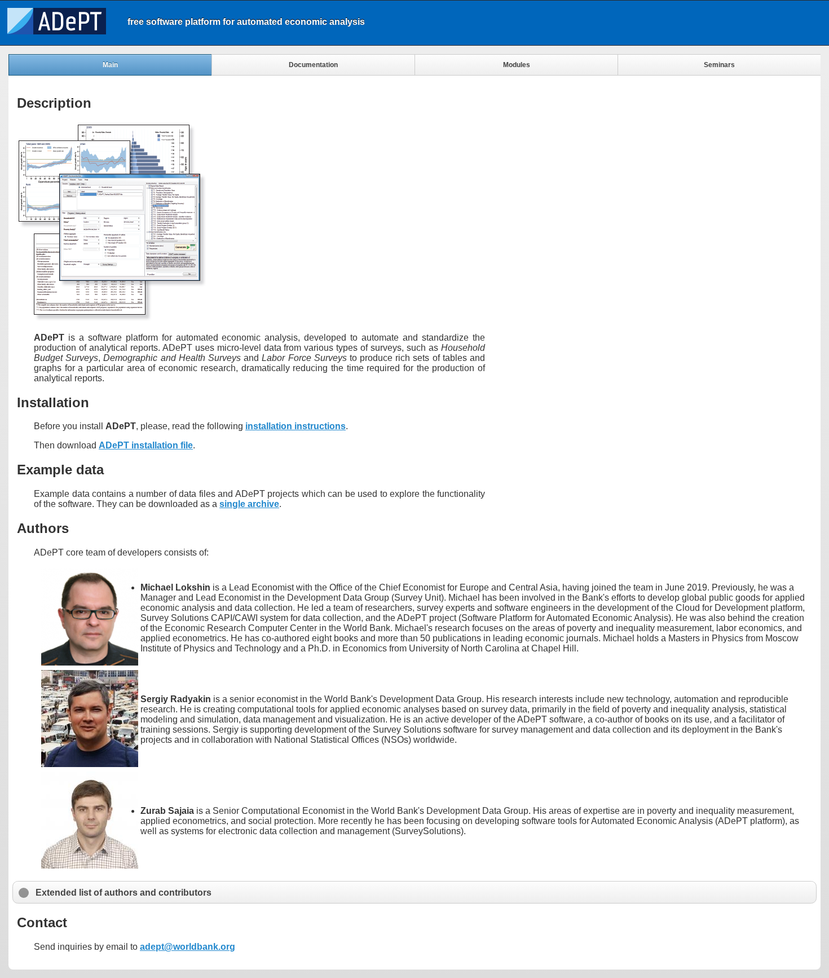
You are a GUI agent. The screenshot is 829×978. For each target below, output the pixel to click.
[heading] (392, 22)
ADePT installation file (146, 445)
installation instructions (295, 426)
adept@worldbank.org (187, 946)
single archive (249, 504)
